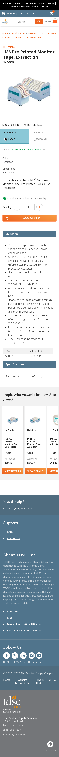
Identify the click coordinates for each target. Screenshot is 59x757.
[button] (39, 21)
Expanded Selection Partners (24, 630)
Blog (10, 617)
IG (29, 653)
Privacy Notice (40, 681)
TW (13, 653)
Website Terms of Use (22, 681)
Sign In (11, 13)
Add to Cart (32, 218)
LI (21, 653)
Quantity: (7, 207)
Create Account (27, 13)
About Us (12, 611)
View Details (13, 470)
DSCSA (52, 679)
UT (37, 653)
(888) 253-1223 (23, 508)
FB (4, 653)
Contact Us (13, 538)
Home (6, 679)
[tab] (15, 136)
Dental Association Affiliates (24, 624)
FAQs (10, 531)
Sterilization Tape (33, 37)
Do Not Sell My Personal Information (22, 662)
